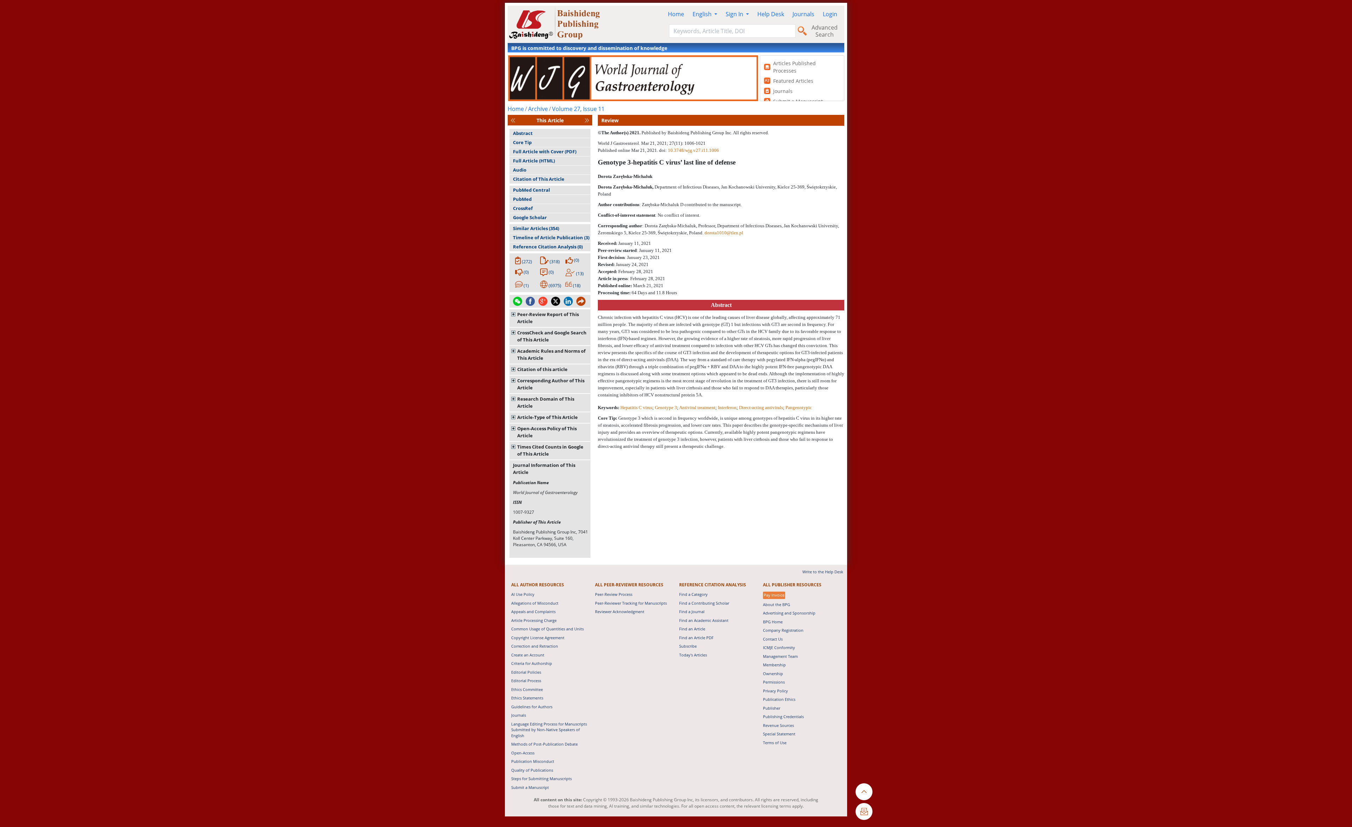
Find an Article (692, 628)
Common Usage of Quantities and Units (547, 628)
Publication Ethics (779, 699)
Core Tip (522, 142)
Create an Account (527, 655)
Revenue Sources (778, 725)
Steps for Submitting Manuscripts (541, 778)
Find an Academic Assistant (703, 620)
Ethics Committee (527, 689)
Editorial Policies (526, 672)
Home (676, 14)
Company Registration (783, 630)
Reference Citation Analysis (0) (548, 246)
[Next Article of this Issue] (586, 120)
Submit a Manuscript (530, 787)
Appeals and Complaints (533, 611)
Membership (774, 664)
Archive (538, 109)
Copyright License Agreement (537, 637)
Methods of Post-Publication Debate (544, 744)
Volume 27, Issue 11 (578, 109)
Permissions (774, 682)
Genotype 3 (666, 407)
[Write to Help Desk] (864, 811)
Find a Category (693, 594)
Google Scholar (530, 217)
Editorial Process (526, 680)
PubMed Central (531, 190)
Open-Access (522, 752)
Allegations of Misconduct (534, 603)
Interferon (727, 407)
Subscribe (688, 646)
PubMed (522, 199)
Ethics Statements (527, 698)
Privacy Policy (775, 690)
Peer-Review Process (613, 594)
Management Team (780, 656)
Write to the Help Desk (822, 571)
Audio (519, 170)
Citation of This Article (538, 179)
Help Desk (770, 14)
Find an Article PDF (696, 637)
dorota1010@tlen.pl (724, 232)
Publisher (771, 708)
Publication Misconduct (532, 761)
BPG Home (773, 621)
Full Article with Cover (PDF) (544, 151)
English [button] (703, 14)
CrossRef (523, 208)
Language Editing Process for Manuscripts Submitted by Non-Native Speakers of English (549, 729)
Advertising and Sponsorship (789, 613)
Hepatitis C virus (636, 407)
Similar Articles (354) (536, 228)
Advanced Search (825, 31)
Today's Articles (693, 655)
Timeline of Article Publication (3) (551, 237)
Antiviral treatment (697, 407)
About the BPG (776, 604)
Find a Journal (692, 611)
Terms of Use (775, 742)
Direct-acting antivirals (761, 407)
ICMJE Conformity (779, 647)
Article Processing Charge (534, 620)
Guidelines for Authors (531, 706)
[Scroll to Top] (864, 791)
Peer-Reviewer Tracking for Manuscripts (631, 603)
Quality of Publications (532, 770)
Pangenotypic (798, 407)
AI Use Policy (522, 594)
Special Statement (779, 733)
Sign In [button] (735, 14)
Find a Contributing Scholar (704, 603)
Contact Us (773, 639)
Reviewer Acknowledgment (619, 611)
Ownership (773, 673)
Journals (803, 14)
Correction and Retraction (534, 646)
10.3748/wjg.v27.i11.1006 (693, 150)
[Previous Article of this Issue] (513, 120)
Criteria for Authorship (531, 663)
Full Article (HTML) (534, 161)
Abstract (523, 133)
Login (830, 14)
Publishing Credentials (783, 716)
